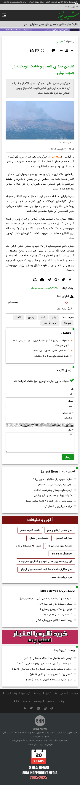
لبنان (54, 317)
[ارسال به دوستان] (37, 51)
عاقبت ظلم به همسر (30, 530)
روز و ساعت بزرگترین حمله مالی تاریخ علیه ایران (44, 664)
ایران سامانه (33, 744)
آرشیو (48, 694)
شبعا (43, 317)
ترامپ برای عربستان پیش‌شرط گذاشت (53, 490)
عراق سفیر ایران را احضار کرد (58, 506)
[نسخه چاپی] (32, 51)
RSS (16, 702)
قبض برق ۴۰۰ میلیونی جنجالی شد (55, 609)
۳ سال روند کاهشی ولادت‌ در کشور (51, 674)
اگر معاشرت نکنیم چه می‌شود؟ (57, 615)
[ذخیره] (42, 51)
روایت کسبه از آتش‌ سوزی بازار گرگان (54, 620)
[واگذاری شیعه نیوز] (40, 29)
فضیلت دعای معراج (39, 538)
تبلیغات (62, 702)
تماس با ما (60, 694)
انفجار (19, 317)
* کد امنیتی (67, 413)
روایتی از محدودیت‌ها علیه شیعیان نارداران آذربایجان (42, 669)
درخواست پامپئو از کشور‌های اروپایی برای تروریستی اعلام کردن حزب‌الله (41, 343)
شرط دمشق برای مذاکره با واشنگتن (51, 356)
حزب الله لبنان (50, 323)
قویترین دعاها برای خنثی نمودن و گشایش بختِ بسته (45, 561)
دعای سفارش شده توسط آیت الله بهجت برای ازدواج (46, 569)
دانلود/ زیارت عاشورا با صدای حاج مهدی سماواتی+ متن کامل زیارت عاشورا (41, 24)
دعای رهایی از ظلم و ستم (59, 530)
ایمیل (70, 401)
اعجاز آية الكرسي (64, 538)
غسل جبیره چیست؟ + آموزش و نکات (49, 680)
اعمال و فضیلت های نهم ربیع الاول (55, 604)
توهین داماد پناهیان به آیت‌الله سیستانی (48, 658)
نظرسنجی (50, 702)
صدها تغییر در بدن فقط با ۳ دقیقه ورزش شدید (49, 501)
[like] (40, 302)
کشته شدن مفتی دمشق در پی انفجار (51, 351)
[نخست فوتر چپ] (40, 764)
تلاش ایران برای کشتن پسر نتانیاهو (55, 485)
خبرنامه (26, 702)
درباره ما (74, 694)
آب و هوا (25, 694)
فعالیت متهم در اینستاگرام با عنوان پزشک (52, 479)
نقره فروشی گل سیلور (61, 577)
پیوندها (37, 694)
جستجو (37, 702)
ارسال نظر (62, 309)
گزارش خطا (63, 296)
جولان (31, 317)
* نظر (70, 430)
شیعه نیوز (56, 157)
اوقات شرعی (11, 694)
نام (72, 389)
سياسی (59, 42)
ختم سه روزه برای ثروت (60, 546)
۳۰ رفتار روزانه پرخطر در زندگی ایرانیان (53, 496)
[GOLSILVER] (40, 637)
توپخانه (67, 323)
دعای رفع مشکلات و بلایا (28, 546)
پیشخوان (69, 42)
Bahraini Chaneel (62, 554)
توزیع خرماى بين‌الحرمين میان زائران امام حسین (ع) (46, 599)
